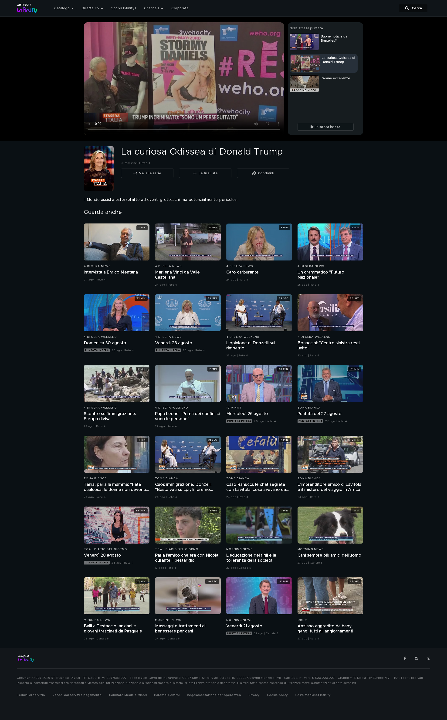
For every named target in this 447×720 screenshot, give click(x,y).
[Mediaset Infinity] (27, 8)
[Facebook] (405, 658)
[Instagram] (416, 658)
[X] (428, 658)
